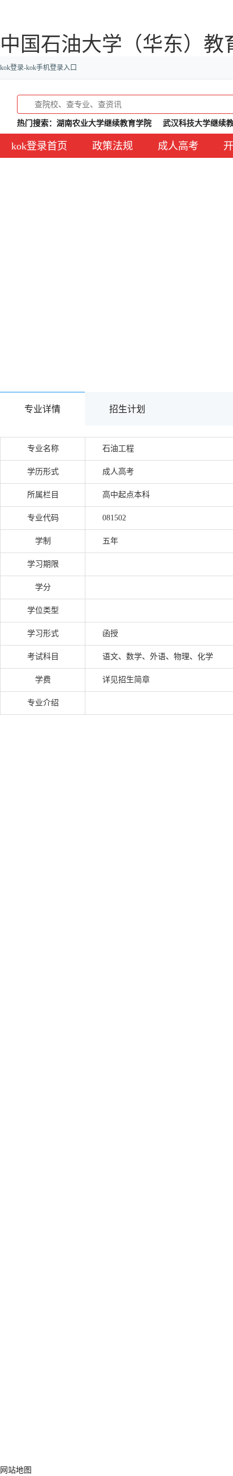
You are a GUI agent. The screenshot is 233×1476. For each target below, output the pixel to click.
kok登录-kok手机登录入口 (38, 68)
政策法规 (112, 146)
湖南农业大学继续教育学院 (104, 123)
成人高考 (178, 146)
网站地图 (16, 1470)
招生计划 (127, 409)
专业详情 (42, 409)
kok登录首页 (39, 146)
